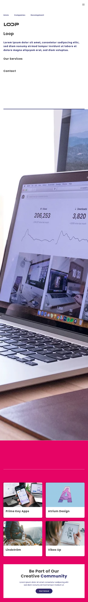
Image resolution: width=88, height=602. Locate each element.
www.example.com (12, 97)
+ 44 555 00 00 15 (11, 91)
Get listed (44, 591)
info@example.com (12, 94)
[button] (83, 4)
